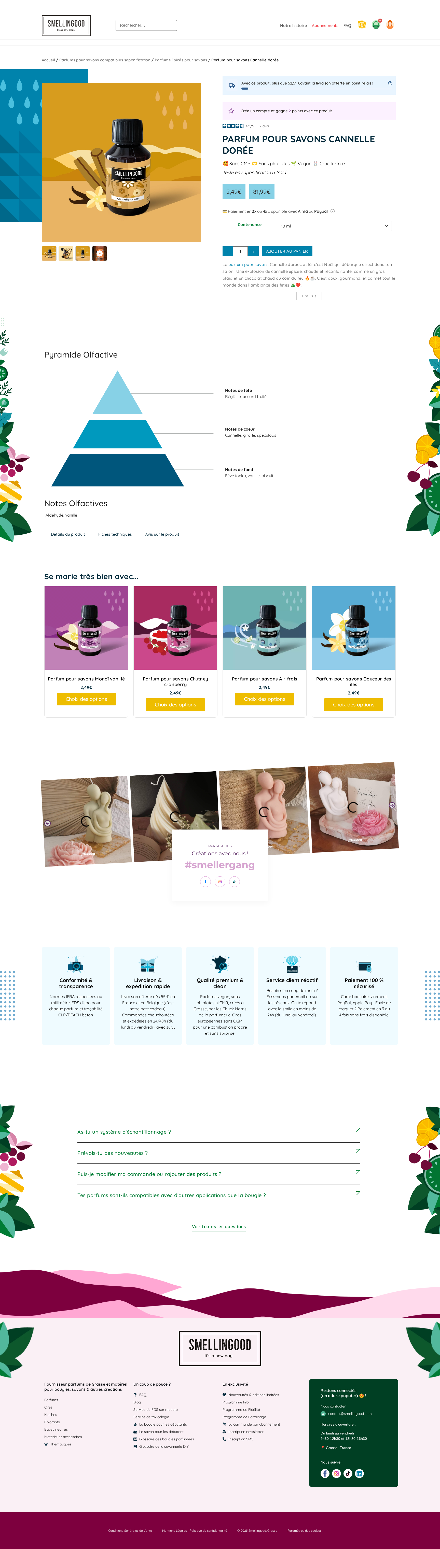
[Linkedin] (359, 1473)
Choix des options (86, 699)
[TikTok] (234, 881)
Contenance (250, 224)
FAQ (347, 25)
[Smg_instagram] (336, 1473)
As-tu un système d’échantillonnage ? (124, 1132)
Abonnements (325, 25)
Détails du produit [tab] (68, 534)
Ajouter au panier (287, 251)
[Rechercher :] (146, 25)
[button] (47, 823)
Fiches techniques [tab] (115, 534)
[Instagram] (220, 881)
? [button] (333, 211)
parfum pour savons (248, 264)
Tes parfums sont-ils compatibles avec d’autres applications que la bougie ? (171, 1195)
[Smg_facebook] (325, 1473)
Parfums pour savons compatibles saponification (104, 60)
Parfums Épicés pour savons (181, 60)
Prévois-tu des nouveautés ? (112, 1153)
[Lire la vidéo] (99, 253)
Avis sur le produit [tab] (162, 534)
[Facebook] (205, 881)
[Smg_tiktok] (347, 1473)
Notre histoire (293, 25)
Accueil (48, 60)
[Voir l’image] (49, 253)
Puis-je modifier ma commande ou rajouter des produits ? (149, 1174)
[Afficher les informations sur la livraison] (390, 83)
